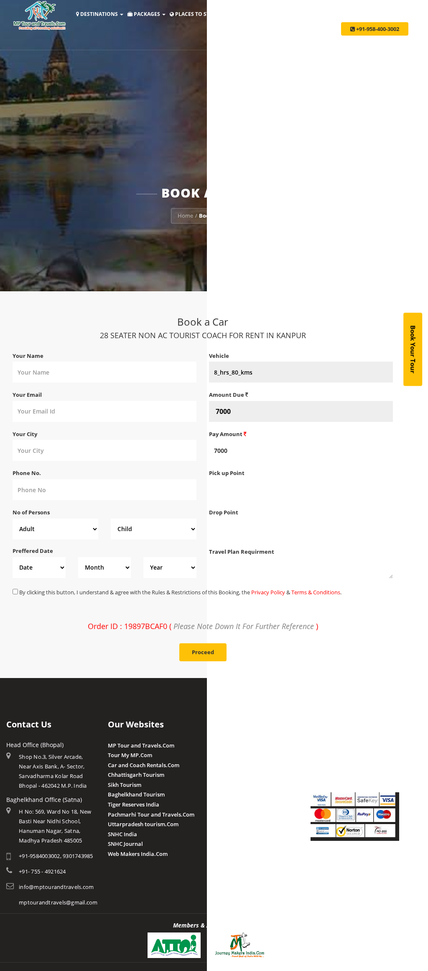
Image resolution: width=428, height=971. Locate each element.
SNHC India (122, 834)
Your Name (28, 356)
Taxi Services (355, 14)
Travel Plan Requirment (241, 551)
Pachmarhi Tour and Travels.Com (151, 814)
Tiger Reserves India (133, 804)
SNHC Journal (125, 844)
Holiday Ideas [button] (249, 14)
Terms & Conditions (315, 592)
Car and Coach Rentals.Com (143, 765)
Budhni (218, 755)
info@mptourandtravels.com (56, 887)
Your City (25, 434)
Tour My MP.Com (130, 755)
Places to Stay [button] (195, 14)
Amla (216, 745)
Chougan (220, 774)
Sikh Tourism (124, 785)
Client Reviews (227, 813)
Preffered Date (33, 551)
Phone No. (27, 473)
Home (185, 215)
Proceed (203, 652)
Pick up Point (227, 473)
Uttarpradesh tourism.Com (143, 824)
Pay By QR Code (331, 765)
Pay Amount (226, 434)
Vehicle (219, 356)
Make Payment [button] (304, 14)
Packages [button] (146, 14)
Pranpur (220, 765)
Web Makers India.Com (138, 854)
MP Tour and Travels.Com (141, 745)
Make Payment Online (339, 745)
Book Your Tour (413, 349)
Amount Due (227, 394)
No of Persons (31, 512)
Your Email (27, 394)
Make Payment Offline (339, 755)
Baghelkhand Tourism (136, 794)
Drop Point (223, 512)
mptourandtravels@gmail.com (58, 902)
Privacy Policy (268, 592)
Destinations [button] (99, 14)
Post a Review (227, 823)
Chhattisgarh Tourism (136, 774)
